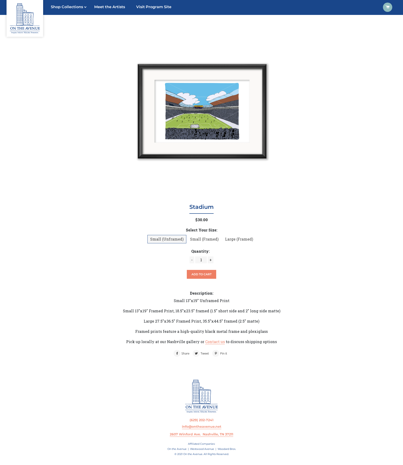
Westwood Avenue (202, 449)
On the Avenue (177, 449)
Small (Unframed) (167, 239)
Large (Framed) (239, 239)
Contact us (215, 341)
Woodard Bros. (227, 449)
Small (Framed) (204, 239)
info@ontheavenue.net (201, 426)
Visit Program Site (153, 7)
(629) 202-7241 (201, 420)
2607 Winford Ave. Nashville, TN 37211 (201, 434)
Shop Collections (67, 7)
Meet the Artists (109, 7)
